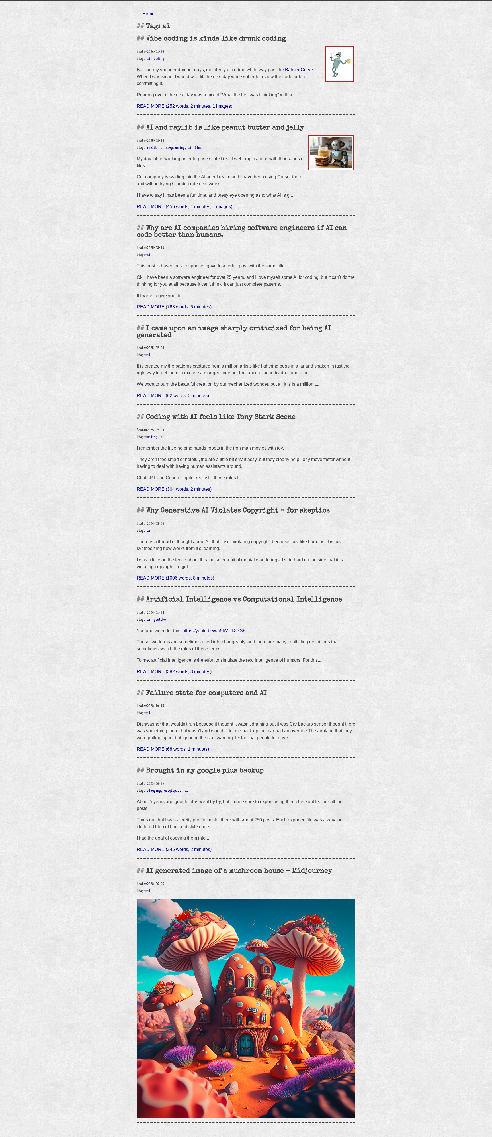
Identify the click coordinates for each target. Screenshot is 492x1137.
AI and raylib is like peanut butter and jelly (225, 128)
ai (148, 58)
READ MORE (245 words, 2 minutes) (174, 849)
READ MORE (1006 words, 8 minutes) (175, 578)
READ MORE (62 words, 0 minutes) (173, 395)
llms (198, 147)
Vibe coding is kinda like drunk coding (216, 39)
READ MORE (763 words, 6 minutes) (174, 306)
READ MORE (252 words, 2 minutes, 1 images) (184, 106)
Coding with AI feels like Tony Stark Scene (221, 417)
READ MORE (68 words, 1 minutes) (173, 749)
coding (159, 58)
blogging (154, 790)
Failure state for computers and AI (206, 693)
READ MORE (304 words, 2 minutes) (174, 489)
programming (175, 147)
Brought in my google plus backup (205, 771)
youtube (160, 619)
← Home (146, 13)
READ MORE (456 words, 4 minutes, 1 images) (184, 206)
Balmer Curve (299, 69)
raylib (152, 147)
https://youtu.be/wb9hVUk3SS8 (214, 630)
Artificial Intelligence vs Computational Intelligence (244, 599)
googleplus (172, 790)
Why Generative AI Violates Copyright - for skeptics (238, 510)
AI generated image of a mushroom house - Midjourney (239, 871)
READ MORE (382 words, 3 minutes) (174, 671)
